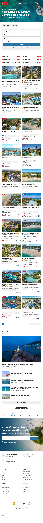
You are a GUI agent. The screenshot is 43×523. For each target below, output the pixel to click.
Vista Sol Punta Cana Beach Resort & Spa (11, 131)
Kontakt (3, 479)
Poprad (38, 415)
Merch (3, 497)
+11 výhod (33, 86)
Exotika (8, 25)
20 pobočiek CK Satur (11, 454)
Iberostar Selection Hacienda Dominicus (31, 80)
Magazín (3, 477)
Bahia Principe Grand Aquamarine (9, 159)
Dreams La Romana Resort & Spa (29, 284)
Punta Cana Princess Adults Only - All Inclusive (30, 208)
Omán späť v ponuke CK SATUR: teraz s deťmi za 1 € (22, 373)
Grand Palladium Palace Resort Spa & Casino (10, 82)
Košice (30, 415)
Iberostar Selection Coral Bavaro (29, 258)
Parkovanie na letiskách (27, 475)
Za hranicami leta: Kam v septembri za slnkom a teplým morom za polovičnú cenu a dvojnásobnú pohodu (25, 388)
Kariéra (3, 475)
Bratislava (22, 415)
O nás (3, 471)
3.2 (24, 160)
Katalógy (3, 495)
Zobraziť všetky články (21, 402)
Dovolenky (24, 3)
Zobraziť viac (35, 324)
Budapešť (13, 415)
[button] (21, 31)
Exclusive (15, 25)
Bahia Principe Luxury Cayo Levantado (10, 107)
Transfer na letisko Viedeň (28, 479)
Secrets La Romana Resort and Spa (30, 310)
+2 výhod (10, 163)
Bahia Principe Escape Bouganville (30, 107)
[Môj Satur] (37, 3)
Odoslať (33, 438)
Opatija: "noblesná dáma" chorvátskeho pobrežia (17, 364)
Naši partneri (25, 491)
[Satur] (4, 3)
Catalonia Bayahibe (6, 258)
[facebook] (16, 508)
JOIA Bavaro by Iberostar (28, 133)
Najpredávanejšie (32, 47)
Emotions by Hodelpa (27, 184)
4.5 (24, 262)
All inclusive (5, 314)
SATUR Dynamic (5, 493)
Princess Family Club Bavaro (8, 233)
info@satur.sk (9, 460)
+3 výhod (9, 86)
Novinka (3, 110)
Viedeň (4, 415)
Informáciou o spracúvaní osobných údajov (10, 442)
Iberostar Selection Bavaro (28, 233)
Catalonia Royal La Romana (8, 310)
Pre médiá (25, 489)
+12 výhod (30, 264)
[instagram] (23, 508)
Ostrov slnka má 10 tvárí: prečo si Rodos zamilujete (22, 380)
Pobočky (3, 473)
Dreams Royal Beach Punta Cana (29, 159)
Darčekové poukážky (27, 473)
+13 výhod (10, 238)
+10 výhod (9, 137)
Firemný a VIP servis (27, 477)
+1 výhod (9, 112)
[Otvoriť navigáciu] (41, 3)
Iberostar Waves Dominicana (8, 207)
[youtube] (26, 508)
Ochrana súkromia (5, 487)
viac (30, 18)
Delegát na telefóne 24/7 (27, 86)
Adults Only (25, 213)
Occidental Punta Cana (7, 184)
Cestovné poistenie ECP (27, 471)
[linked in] (20, 508)
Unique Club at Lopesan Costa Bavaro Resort (10, 285)
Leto (4, 25)
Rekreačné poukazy (5, 491)
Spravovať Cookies (5, 515)
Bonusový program (5, 489)
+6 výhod (29, 213)
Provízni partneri (26, 487)
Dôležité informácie (5, 485)
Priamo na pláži (5, 163)
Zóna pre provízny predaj (27, 485)
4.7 (24, 236)
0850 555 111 (30, 454)
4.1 (3, 84)
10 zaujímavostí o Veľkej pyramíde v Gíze (20, 395)
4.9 (3, 210)
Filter (12, 47)
